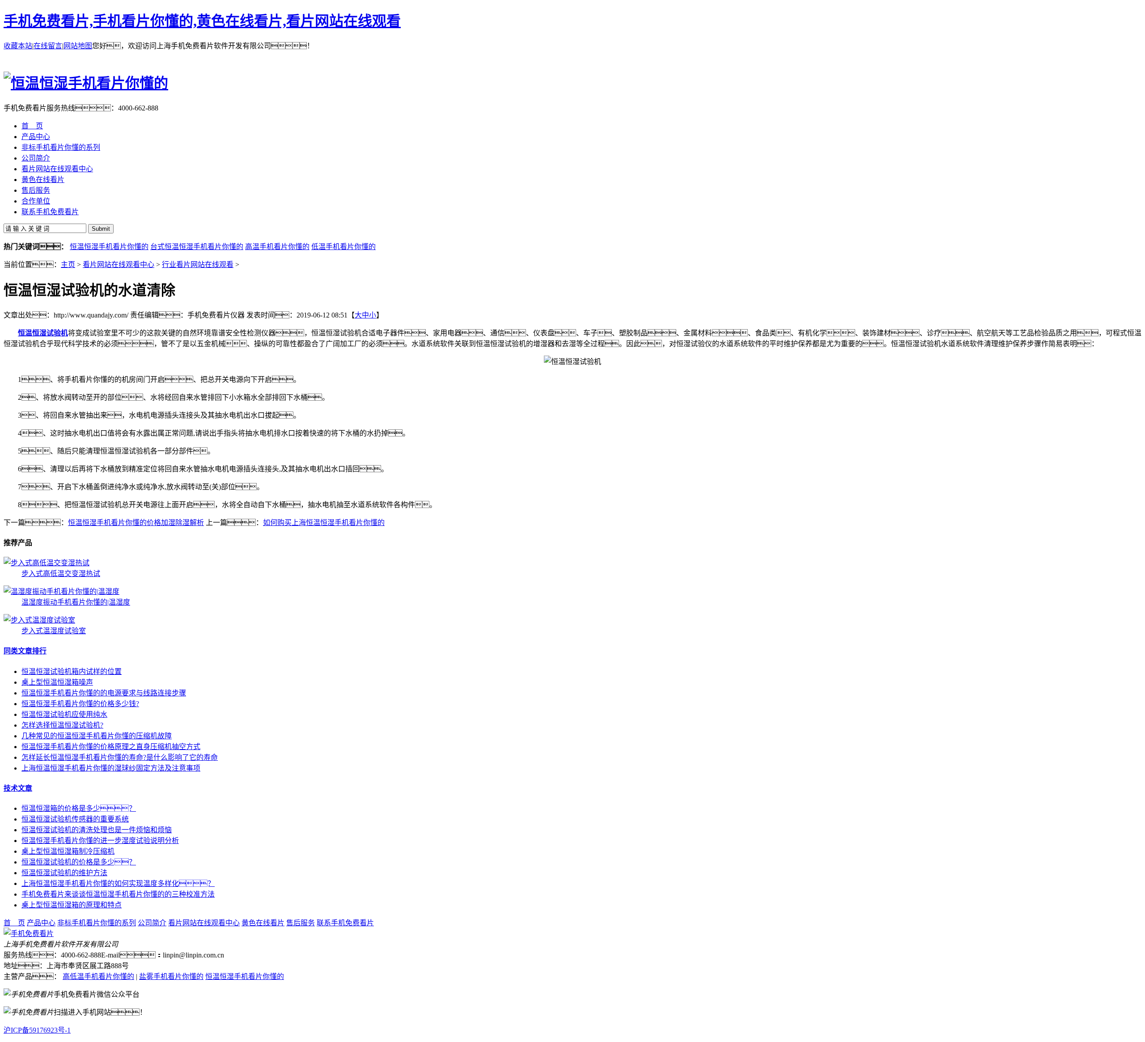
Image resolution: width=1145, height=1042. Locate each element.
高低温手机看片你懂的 (98, 976)
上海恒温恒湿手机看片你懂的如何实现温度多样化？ (118, 883)
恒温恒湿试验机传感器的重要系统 (75, 819)
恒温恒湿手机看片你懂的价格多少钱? (80, 703)
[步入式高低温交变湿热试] (46, 563)
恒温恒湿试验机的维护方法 (64, 873)
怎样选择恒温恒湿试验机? (62, 725)
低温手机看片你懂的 (343, 246)
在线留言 (48, 46)
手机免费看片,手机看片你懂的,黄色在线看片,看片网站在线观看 (202, 21)
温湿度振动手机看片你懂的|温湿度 (75, 602)
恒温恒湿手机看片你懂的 (109, 246)
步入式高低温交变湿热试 (60, 573)
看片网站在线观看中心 (118, 264)
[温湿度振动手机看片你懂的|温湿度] (61, 591)
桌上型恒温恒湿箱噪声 (57, 682)
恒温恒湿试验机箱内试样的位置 (71, 671)
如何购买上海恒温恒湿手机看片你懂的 (324, 522)
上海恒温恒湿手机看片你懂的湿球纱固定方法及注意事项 (110, 768)
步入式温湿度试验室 (53, 631)
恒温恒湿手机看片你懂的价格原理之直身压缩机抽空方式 (110, 746)
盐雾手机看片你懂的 (171, 976)
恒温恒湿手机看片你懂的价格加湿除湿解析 (136, 522)
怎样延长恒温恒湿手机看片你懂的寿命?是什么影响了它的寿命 (119, 757)
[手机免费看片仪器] (29, 933)
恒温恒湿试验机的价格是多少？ (78, 862)
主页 (68, 264)
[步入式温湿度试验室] (39, 620)
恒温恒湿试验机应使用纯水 (64, 714)
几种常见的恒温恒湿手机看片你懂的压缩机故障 (96, 736)
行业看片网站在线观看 (197, 264)
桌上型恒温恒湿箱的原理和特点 (71, 905)
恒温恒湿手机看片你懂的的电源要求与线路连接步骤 (103, 693)
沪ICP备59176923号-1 (37, 1030)
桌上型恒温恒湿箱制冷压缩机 (67, 851)
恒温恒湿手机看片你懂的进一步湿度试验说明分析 (100, 840)
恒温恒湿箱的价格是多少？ (78, 808)
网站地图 (78, 46)
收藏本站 (18, 46)
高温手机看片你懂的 (277, 246)
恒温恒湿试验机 (43, 333)
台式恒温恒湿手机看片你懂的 (196, 246)
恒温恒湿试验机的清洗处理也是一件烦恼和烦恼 (96, 830)
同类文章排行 (25, 651)
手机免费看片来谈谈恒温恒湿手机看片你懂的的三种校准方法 (118, 894)
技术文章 (18, 788)
